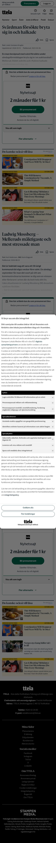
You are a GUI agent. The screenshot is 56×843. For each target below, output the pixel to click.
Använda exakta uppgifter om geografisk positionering (23, 421)
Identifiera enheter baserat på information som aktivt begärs (26, 427)
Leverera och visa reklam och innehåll (17, 445)
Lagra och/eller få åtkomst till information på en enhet (23, 397)
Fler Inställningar (28, 514)
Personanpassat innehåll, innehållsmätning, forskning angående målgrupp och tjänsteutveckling (23, 409)
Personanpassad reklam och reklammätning (19, 403)
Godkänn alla (28, 508)
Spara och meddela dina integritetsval (17, 450)
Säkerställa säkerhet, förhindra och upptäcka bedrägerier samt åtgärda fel (26, 439)
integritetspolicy (11, 495)
